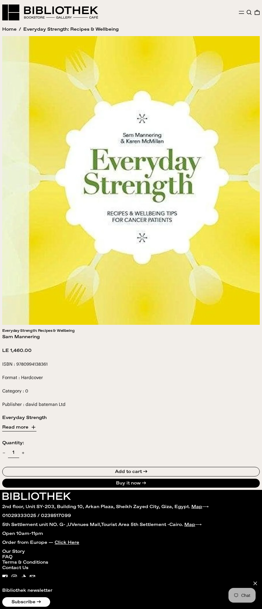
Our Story (13, 551)
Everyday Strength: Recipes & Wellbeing (71, 29)
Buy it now (128, 483)
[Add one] (23, 453)
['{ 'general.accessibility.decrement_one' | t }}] (4, 453)
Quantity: (13, 443)
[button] (249, 12)
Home (9, 29)
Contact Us (15, 568)
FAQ (7, 557)
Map (196, 507)
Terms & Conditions (25, 562)
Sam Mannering (21, 337)
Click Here (67, 542)
